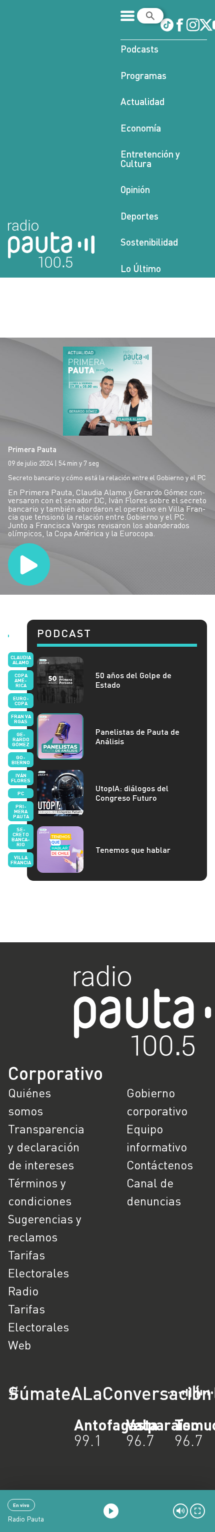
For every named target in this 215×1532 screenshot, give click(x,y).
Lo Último (140, 268)
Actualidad (142, 101)
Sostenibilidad (149, 242)
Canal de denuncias (153, 1191)
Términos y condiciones (40, 1191)
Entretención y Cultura (150, 158)
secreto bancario (21, 836)
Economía (140, 128)
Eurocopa (21, 700)
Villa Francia (20, 859)
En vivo (21, 1505)
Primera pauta (21, 811)
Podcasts (139, 49)
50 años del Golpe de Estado (134, 679)
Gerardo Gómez (21, 739)
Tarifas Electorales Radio (38, 1272)
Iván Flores (20, 777)
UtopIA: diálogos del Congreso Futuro (132, 792)
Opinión (135, 189)
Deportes (139, 216)
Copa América (21, 680)
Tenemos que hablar (133, 849)
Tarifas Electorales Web (38, 1326)
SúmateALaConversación (80, 1393)
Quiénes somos (29, 1101)
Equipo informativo (156, 1137)
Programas (143, 75)
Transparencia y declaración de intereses (46, 1146)
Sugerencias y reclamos (45, 1227)
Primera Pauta (32, 449)
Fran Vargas (21, 718)
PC (21, 793)
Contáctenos (159, 1164)
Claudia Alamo (20, 659)
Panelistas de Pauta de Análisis (138, 736)
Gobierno (21, 759)
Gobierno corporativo (157, 1101)
